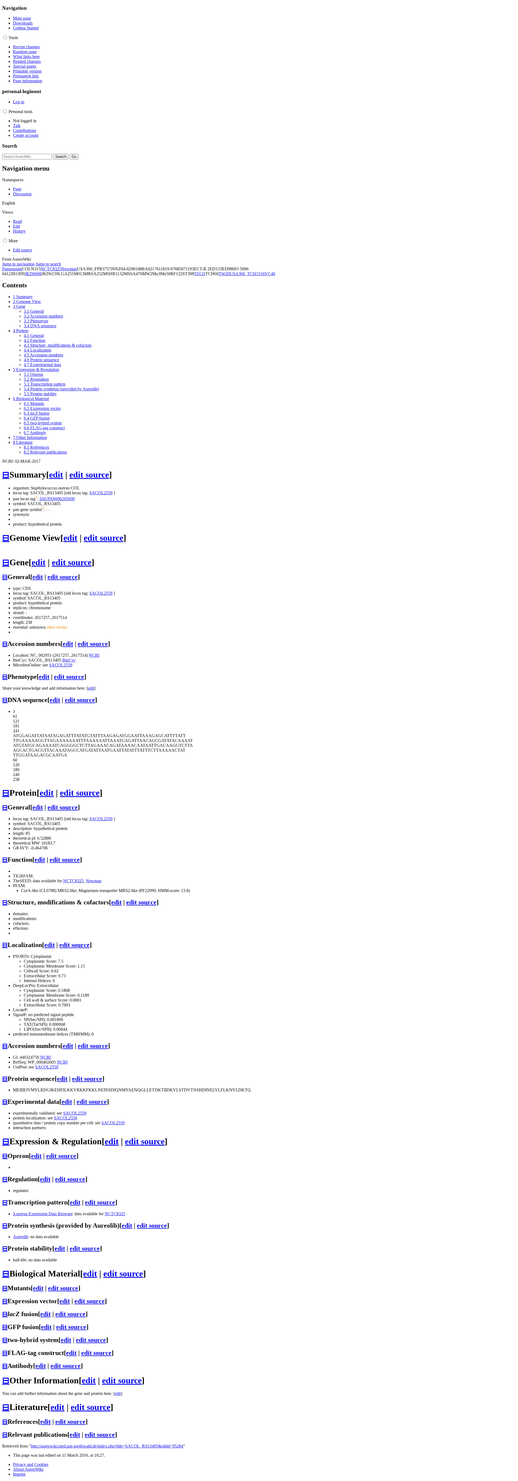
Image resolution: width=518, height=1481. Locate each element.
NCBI (94, 655)
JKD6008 (33, 273)
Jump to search (48, 264)
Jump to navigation (18, 264)
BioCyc (69, 660)
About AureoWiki (28, 1469)
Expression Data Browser (42, 1213)
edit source (89, 474)
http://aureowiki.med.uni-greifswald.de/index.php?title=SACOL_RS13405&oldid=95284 (107, 1446)
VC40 (270, 273)
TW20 (224, 273)
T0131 (199, 273)
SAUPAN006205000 (57, 498)
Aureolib (20, 1236)
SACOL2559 (101, 493)
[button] (5, 37)
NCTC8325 (51, 269)
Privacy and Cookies (30, 1464)
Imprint (19, 1474)
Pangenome (12, 269)
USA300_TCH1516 (247, 273)
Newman (69, 269)
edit (56, 474)
